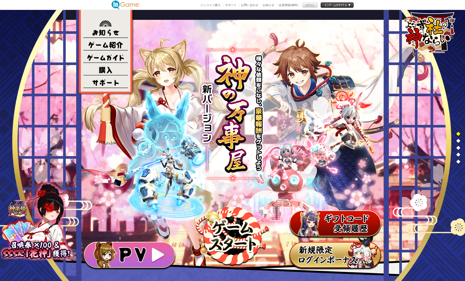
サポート (231, 5)
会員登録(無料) (288, 5)
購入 (105, 69)
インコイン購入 (210, 5)
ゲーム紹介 (105, 44)
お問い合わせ (249, 5)
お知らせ (268, 5)
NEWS (105, 31)
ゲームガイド (105, 57)
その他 (105, 82)
